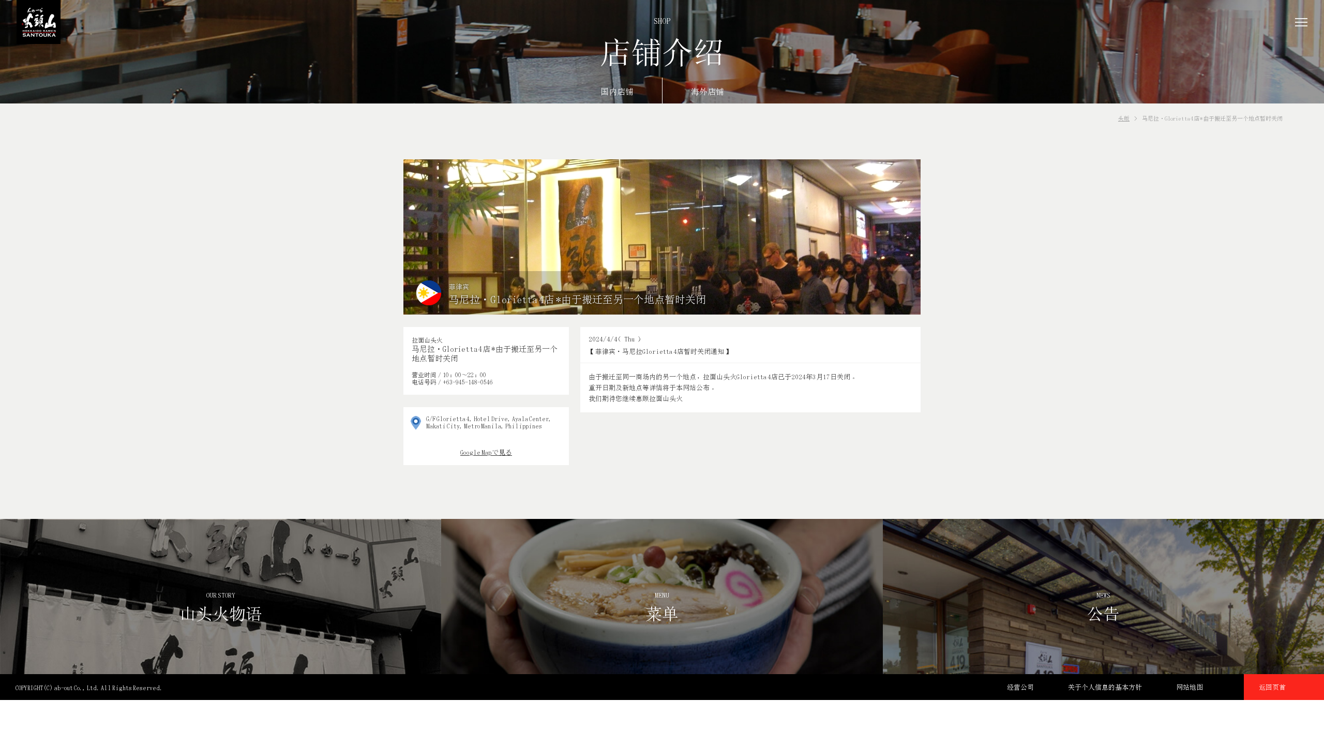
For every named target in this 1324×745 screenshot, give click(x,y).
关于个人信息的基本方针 (1105, 687)
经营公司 (1020, 687)
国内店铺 (617, 91)
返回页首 (1272, 687)
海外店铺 (707, 91)
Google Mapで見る (486, 452)
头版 (1124, 118)
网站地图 (1189, 687)
